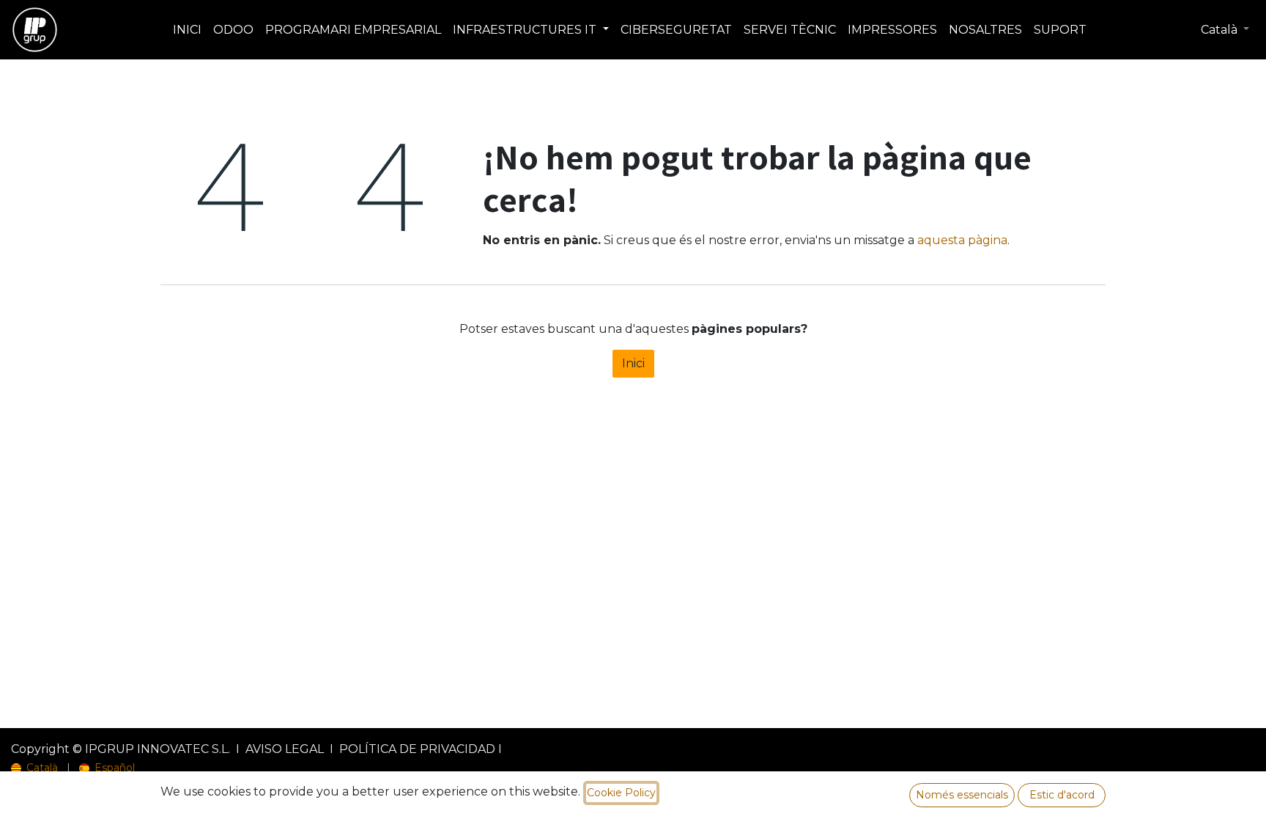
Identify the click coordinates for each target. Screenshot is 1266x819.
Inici (633, 363)
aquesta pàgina (962, 240)
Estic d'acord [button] (1062, 794)
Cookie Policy (621, 792)
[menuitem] (187, 30)
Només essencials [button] (962, 794)
